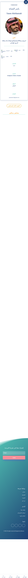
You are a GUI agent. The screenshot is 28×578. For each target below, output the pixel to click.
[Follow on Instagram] (20, 525)
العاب (7, 422)
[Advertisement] (14, 559)
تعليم (7, 364)
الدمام (7, 203)
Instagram (9, 75)
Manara (22, 531)
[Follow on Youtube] (23, 525)
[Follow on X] (16, 525)
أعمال (7, 141)
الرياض (14, 85)
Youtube (19, 75)
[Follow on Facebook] (12, 525)
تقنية (14, 65)
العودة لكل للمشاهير (14, 106)
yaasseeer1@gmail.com (14, 97)
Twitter (14, 75)
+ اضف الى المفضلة (14, 120)
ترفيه (10, 422)
